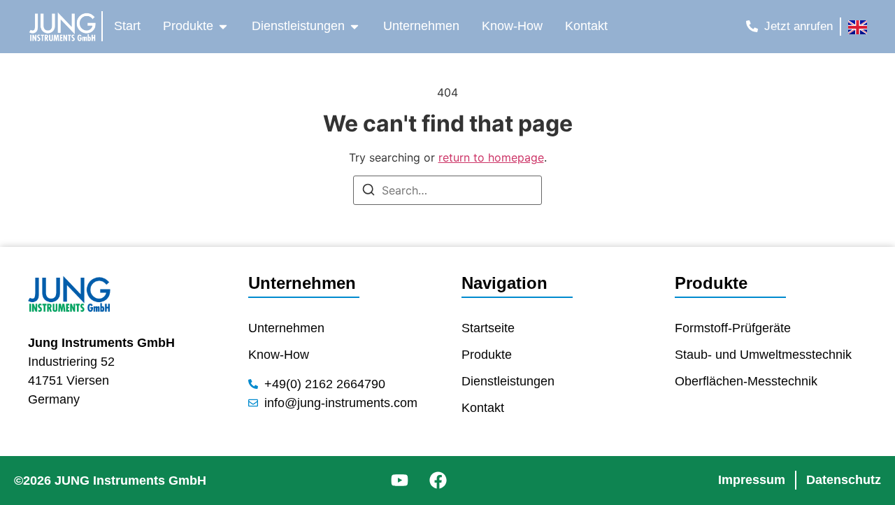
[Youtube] (399, 480)
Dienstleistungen (507, 381)
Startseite (488, 328)
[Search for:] (447, 190)
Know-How (278, 355)
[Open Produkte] (223, 26)
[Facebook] (437, 480)
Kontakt (482, 408)
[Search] (368, 191)
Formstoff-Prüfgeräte (733, 328)
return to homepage (491, 157)
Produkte (486, 355)
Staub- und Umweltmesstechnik (763, 355)
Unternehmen (302, 282)
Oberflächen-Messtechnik (746, 381)
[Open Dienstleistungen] (354, 26)
